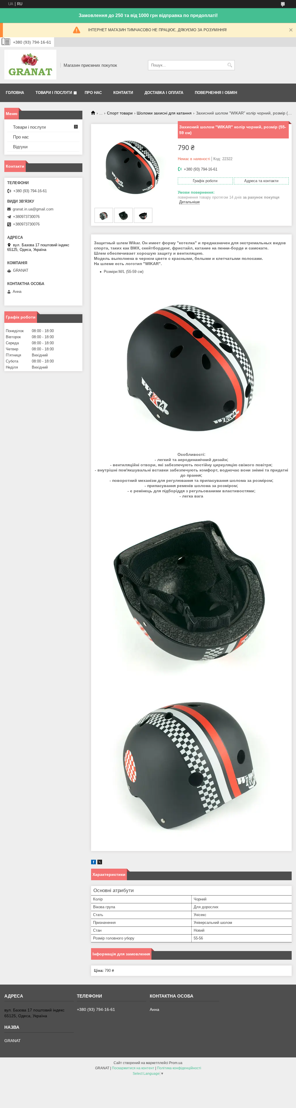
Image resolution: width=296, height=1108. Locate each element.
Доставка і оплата (164, 92)
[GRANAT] (30, 65)
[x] (99, 863)
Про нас (93, 92)
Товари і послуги (54, 92)
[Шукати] (230, 65)
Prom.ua (175, 1063)
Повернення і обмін (216, 92)
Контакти (123, 92)
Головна (15, 92)
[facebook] (93, 863)
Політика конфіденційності (179, 1068)
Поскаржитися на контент (133, 1068)
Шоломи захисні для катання (164, 113)
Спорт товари (120, 113)
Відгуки (20, 146)
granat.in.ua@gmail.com (33, 209)
